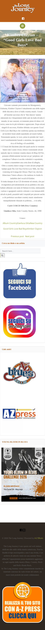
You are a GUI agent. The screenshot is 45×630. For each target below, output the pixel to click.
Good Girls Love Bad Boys (15, 228)
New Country (36, 223)
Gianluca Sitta (23, 223)
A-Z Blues (38, 538)
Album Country (10, 223)
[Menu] (22, 26)
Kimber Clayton (34, 228)
